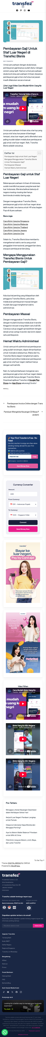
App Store (16, 383)
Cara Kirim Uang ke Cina (13, 233)
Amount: (11, 489)
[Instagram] (20, 992)
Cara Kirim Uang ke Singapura (16, 221)
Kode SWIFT (6, 941)
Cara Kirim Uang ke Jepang (15, 230)
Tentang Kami (6, 938)
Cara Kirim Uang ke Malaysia (15, 224)
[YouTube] (8, 992)
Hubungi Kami (6, 976)
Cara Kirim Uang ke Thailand (15, 227)
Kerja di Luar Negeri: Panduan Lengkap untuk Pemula (21, 818)
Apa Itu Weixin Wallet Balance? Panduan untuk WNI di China (21, 834)
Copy (34, 457)
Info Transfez (8, 61)
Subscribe (38, 926)
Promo (4, 967)
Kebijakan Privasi (23, 1034)
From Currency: (14, 499)
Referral (4, 964)
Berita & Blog (6, 983)
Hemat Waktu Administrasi (15, 168)
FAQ (3, 980)
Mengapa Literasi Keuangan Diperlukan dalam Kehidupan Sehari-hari (21, 811)
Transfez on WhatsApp (9, 952)
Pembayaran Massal (12, 165)
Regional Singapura (8, 948)
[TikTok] (3, 992)
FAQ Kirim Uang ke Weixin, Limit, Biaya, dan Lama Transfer (21, 841)
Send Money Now (23, 466)
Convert (23, 522)
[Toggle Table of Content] (38, 153)
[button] (4, 1032)
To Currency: (13, 510)
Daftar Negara (6, 945)
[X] (12, 992)
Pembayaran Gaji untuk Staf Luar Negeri (20, 156)
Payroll (6, 389)
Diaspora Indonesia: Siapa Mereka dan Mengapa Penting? (20, 826)
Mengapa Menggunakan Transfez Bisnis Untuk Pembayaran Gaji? (20, 160)
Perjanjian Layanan (34, 1031)
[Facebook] (16, 992)
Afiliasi (4, 960)
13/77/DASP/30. (36, 1027)
